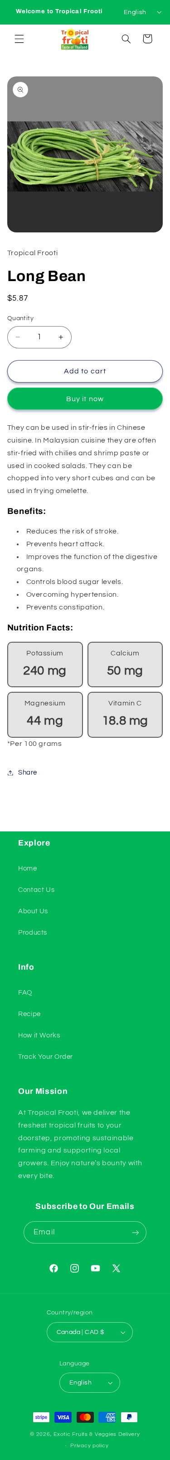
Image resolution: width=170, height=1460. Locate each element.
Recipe (29, 1014)
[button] (19, 38)
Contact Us (36, 889)
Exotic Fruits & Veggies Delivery (96, 1434)
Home (27, 868)
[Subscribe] (135, 1232)
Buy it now (85, 399)
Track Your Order (45, 1056)
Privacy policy (89, 1445)
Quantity (20, 318)
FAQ (25, 992)
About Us (33, 911)
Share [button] (27, 772)
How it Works (39, 1035)
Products (32, 932)
